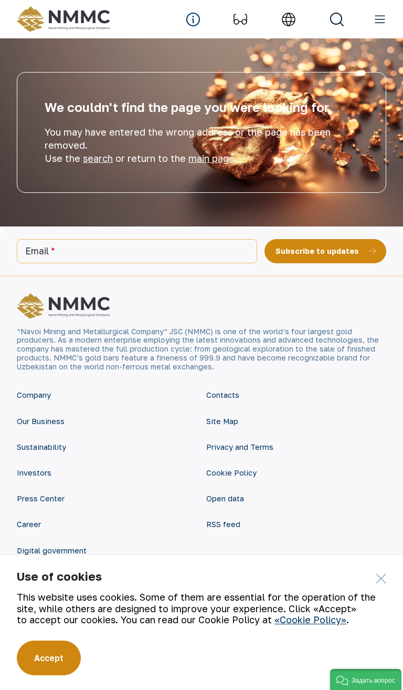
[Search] (336, 19)
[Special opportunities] (240, 19)
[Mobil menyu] (380, 19)
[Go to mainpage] (66, 19)
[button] (365, 679)
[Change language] (288, 19)
